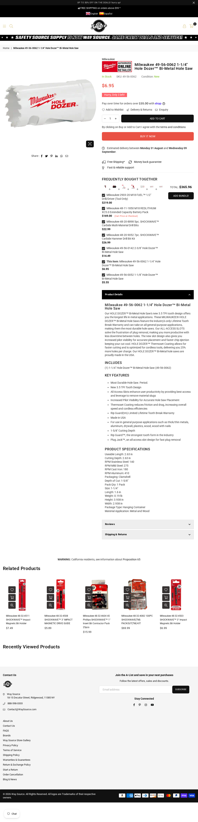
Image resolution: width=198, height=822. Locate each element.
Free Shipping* (116, 161)
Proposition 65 (131, 559)
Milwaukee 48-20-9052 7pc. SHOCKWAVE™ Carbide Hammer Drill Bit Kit (130, 236)
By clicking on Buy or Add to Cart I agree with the (144, 127)
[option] (50, 103)
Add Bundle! (181, 195)
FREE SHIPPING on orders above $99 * (100, 8)
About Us (8, 721)
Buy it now (147, 136)
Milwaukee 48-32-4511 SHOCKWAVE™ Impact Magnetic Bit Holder (18, 620)
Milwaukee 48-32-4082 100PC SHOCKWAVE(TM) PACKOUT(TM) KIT (137, 620)
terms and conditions (173, 127)
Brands (7, 735)
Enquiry (163, 109)
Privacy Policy (10, 745)
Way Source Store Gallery (17, 740)
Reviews (110, 524)
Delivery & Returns (141, 109)
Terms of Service (12, 750)
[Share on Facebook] (42, 156)
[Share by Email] (66, 156)
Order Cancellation (13, 774)
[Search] (11, 26)
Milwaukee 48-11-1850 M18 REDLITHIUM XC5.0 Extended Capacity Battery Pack (129, 210)
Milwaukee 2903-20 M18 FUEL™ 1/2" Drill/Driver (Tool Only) (126, 196)
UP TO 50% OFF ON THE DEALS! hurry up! (99, 2)
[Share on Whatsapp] (61, 156)
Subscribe (180, 689)
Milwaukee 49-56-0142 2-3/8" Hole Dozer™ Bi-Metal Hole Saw (130, 250)
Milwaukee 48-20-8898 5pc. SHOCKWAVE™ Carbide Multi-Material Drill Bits (130, 223)
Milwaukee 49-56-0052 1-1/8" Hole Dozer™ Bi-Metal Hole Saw (130, 276)
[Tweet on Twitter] (46, 156)
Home (6, 48)
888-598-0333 (15, 703)
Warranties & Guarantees (16, 759)
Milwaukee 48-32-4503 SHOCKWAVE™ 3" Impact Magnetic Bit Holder (173, 620)
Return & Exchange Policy (17, 764)
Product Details (114, 294)
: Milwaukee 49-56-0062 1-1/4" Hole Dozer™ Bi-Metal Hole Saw (131, 263)
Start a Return (10, 769)
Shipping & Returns (116, 534)
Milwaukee (108, 59)
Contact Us (9, 725)
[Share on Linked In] (56, 156)
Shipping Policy (11, 755)
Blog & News (10, 779)
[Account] (184, 26)
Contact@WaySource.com (22, 709)
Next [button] (191, 609)
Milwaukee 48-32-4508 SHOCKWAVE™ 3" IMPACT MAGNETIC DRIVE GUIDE (58, 620)
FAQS (6, 730)
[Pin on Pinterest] (51, 156)
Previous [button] (6, 609)
